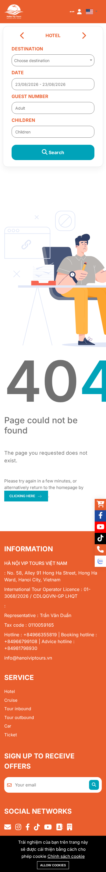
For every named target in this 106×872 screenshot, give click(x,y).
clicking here (22, 496)
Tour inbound (17, 708)
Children (23, 120)
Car (7, 726)
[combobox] (53, 59)
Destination (27, 49)
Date (18, 72)
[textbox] (53, 61)
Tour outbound (19, 717)
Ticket (10, 734)
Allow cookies (53, 865)
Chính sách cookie (66, 856)
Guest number (30, 96)
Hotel (9, 691)
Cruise (11, 700)
